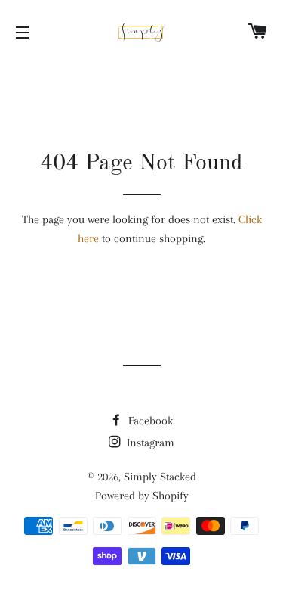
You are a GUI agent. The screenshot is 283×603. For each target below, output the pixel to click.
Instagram (149, 442)
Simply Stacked (160, 476)
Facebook (149, 420)
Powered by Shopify (142, 495)
